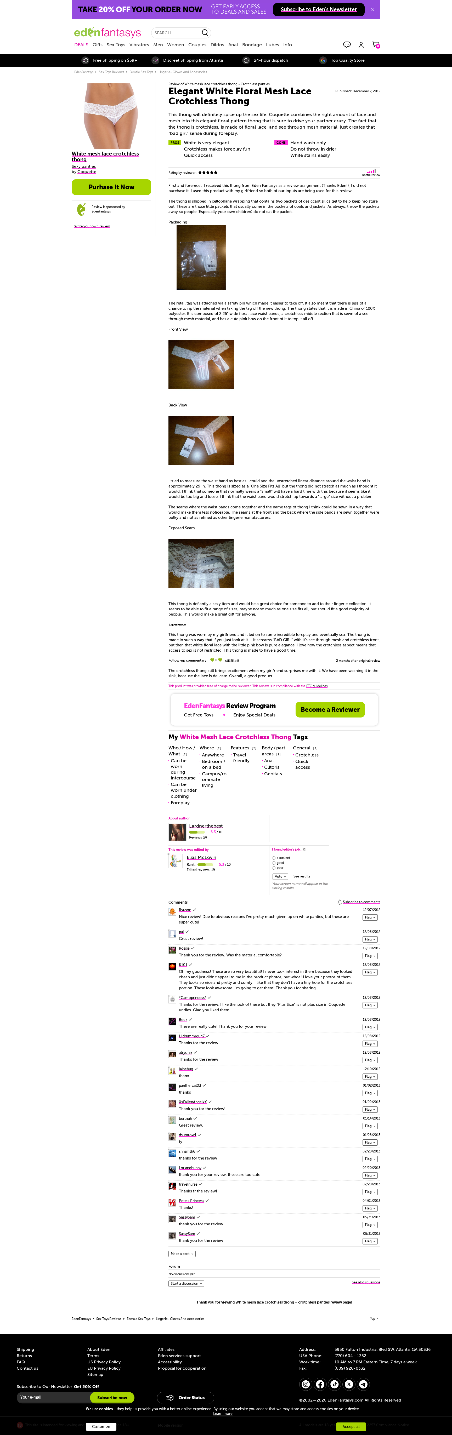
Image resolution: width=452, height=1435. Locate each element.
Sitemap (95, 1374)
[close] (372, 9)
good (280, 863)
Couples (197, 44)
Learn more (223, 1414)
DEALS (81, 44)
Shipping (25, 1349)
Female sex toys (141, 72)
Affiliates (166, 1349)
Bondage (252, 44)
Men (158, 44)
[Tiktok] (334, 1384)
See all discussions (366, 1282)
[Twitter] (348, 1384)
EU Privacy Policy (104, 1368)
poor (280, 868)
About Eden (98, 1349)
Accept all (351, 1427)
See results (301, 876)
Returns (24, 1355)
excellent (283, 858)
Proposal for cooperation (182, 1368)
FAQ (21, 1362)
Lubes (272, 44)
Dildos (217, 44)
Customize (101, 1427)
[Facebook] (320, 1384)
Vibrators (139, 44)
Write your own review (92, 226)
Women (175, 44)
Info (287, 44)
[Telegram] (363, 1384)
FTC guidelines (316, 686)
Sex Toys (116, 44)
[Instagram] (305, 1384)
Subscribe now (112, 1397)
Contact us (27, 1368)
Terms (93, 1355)
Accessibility (170, 1362)
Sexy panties (84, 166)
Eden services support (179, 1355)
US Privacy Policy (104, 1362)
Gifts (98, 44)
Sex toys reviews (111, 72)
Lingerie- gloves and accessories (183, 72)
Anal (233, 44)
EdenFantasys (83, 72)
